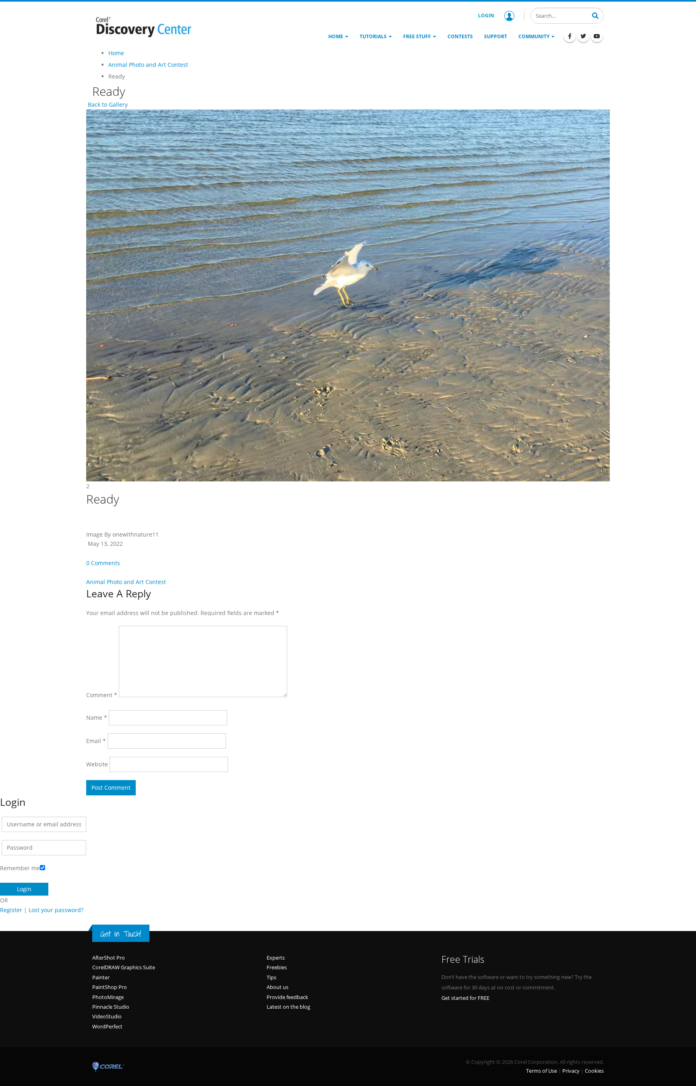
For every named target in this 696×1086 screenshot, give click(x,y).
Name (96, 717)
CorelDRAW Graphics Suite (123, 967)
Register (11, 910)
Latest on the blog (288, 1006)
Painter (101, 977)
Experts (276, 957)
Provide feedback (287, 997)
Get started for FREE (465, 997)
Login (486, 15)
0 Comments (103, 563)
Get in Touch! (120, 933)
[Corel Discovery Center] (142, 26)
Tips (271, 977)
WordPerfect (107, 1026)
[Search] (595, 15)
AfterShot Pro (108, 957)
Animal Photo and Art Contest (126, 582)
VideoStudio (107, 1016)
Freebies (277, 967)
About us (277, 987)
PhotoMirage (108, 997)
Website (97, 764)
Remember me (20, 868)
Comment (101, 695)
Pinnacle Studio (110, 1006)
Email (96, 741)
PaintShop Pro (109, 987)
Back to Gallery (107, 104)
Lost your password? (56, 910)
